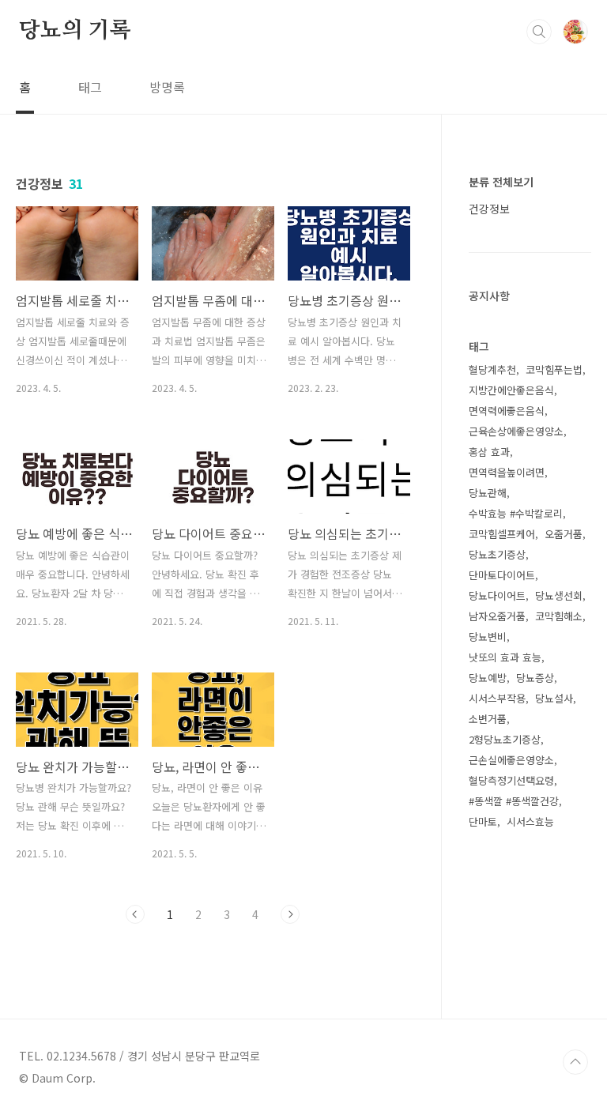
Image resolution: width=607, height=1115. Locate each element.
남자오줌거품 (497, 615)
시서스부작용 (497, 698)
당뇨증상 (535, 677)
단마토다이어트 (502, 574)
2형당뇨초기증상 (505, 739)
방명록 (167, 86)
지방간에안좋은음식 (511, 389)
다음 (290, 914)
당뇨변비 (488, 636)
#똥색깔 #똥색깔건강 (514, 800)
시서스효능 (530, 821)
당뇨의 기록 (75, 31)
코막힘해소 (558, 615)
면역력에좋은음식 (507, 410)
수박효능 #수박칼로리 (516, 513)
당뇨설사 (554, 698)
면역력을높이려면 (507, 472)
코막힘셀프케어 (502, 533)
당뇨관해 (488, 492)
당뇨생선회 (558, 595)
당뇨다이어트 (497, 595)
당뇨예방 (488, 677)
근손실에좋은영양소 (511, 759)
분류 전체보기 (501, 182)
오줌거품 (563, 533)
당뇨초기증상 (497, 554)
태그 (90, 86)
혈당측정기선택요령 (511, 780)
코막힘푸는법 (554, 369)
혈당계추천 (492, 369)
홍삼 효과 (489, 451)
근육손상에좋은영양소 (516, 431)
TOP (575, 1062)
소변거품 (488, 718)
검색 (539, 31)
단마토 (483, 821)
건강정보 (489, 209)
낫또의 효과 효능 (505, 657)
